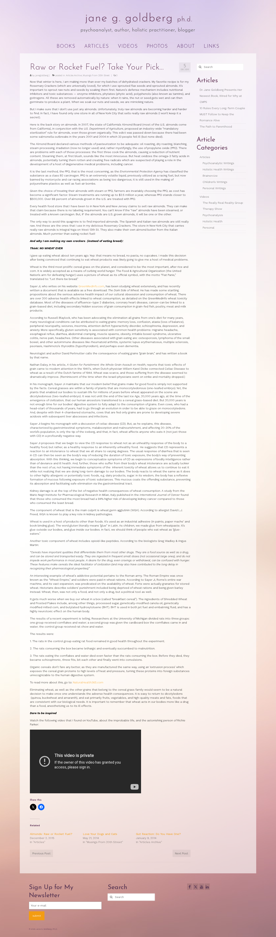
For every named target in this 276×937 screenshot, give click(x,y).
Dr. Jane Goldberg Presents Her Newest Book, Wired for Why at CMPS (221, 95)
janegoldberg (41, 75)
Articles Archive (74, 75)
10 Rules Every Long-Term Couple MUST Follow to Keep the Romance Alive (222, 114)
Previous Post (41, 853)
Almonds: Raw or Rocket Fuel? (51, 834)
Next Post (181, 853)
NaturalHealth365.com (88, 682)
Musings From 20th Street (96, 75)
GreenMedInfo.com (91, 286)
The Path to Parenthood (216, 126)
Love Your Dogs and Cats (100, 834)
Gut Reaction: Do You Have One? (158, 834)
